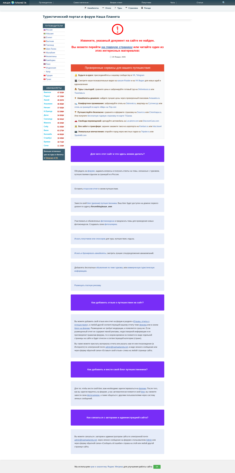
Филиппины (51, 56)
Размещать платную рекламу (87, 285)
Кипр (48, 72)
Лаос (48, 64)
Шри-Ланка (51, 49)
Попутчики (146, 2)
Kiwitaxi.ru (143, 126)
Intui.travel (157, 126)
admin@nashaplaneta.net (117, 347)
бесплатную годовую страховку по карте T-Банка (110, 116)
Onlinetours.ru (144, 89)
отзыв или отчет (90, 189)
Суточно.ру (153, 103)
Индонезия (51, 68)
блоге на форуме (82, 328)
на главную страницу (117, 47)
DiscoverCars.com (151, 121)
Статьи (200, 2)
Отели (108, 8)
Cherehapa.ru (155, 112)
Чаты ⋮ (173, 2)
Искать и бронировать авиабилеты (90, 253)
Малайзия (50, 53)
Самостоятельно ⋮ (82, 2)
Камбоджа (50, 60)
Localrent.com (132, 121)
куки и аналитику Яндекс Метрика (106, 466)
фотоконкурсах (107, 221)
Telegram (49, 158)
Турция (49, 75)
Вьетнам (50, 41)
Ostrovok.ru (131, 103)
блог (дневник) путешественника (102, 203)
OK (157, 467)
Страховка (133, 8)
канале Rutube (124, 81)
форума (143, 325)
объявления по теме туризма (109, 268)
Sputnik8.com (80, 135)
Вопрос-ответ (116, 2)
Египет (49, 37)
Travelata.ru (80, 93)
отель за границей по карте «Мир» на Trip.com (95, 107)
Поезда (147, 8)
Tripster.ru (145, 132)
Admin (149, 440)
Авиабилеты (93, 8)
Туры (119, 8)
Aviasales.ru (154, 98)
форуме (91, 171)
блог (143, 392)
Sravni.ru (141, 112)
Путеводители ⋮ (46, 2)
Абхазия (49, 34)
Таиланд (50, 45)
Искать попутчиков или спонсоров (89, 239)
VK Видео (139, 81)
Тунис (48, 79)
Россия (49, 30)
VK (56, 158)
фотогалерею (111, 224)
